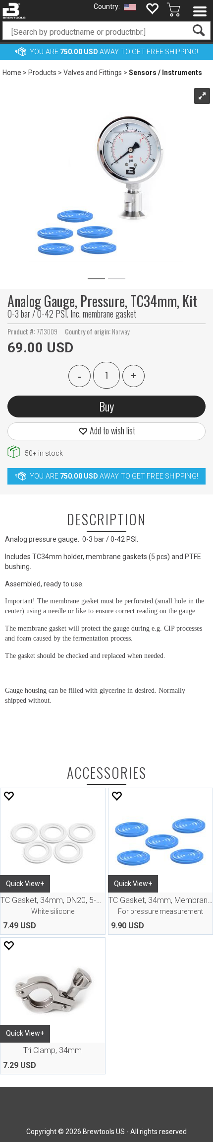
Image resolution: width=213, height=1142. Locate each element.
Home (11, 73)
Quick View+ (25, 884)
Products (42, 73)
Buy (106, 406)
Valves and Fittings (92, 73)
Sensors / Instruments (165, 73)
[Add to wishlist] (8, 796)
